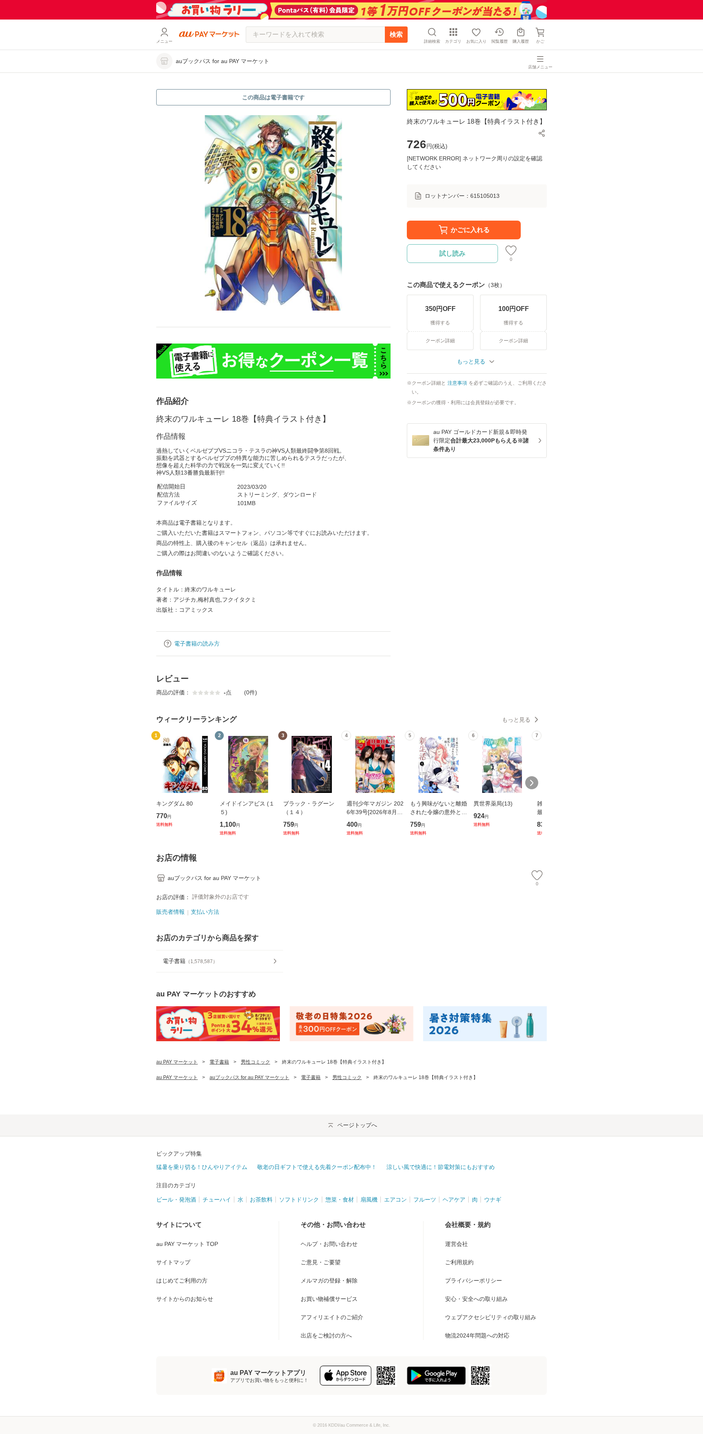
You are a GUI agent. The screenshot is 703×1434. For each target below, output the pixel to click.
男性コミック (255, 1062)
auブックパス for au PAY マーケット (249, 1077)
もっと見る (516, 719)
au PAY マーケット (177, 1062)
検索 (396, 34)
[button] (542, 133)
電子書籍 (219, 1062)
